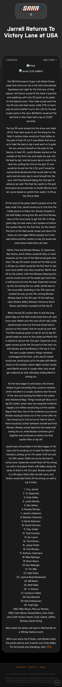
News (43, 667)
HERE (49, 647)
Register (21, 667)
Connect (33, 667)
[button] (31, 14)
